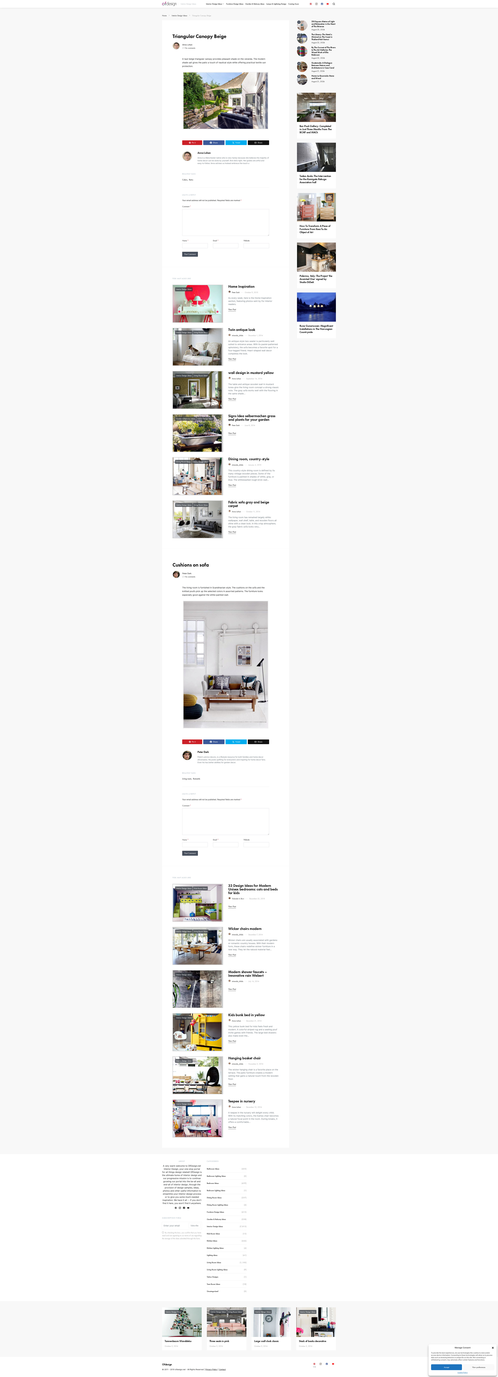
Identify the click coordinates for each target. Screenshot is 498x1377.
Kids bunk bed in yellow (246, 1015)
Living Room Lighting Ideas (217, 1269)
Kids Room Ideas (200, 888)
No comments (190, 48)
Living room (186, 778)
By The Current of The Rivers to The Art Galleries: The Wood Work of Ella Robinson (324, 51)
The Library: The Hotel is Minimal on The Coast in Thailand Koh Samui (322, 37)
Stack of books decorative (312, 1341)
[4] (302, 66)
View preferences (478, 1367)
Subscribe (194, 1225)
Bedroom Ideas (213, 1183)
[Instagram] (316, 4)
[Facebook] (322, 4)
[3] (302, 51)
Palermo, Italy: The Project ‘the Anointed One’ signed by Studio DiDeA (316, 279)
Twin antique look (241, 329)
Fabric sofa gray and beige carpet (248, 504)
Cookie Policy (463, 1372)
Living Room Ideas (201, 332)
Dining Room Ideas (183, 461)
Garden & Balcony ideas (254, 4)
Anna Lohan (187, 45)
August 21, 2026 (318, 71)
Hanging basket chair (244, 1058)
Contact (222, 1369)
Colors (184, 179)
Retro (191, 179)
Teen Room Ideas (213, 1284)
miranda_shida (237, 335)
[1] (302, 25)
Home (164, 15)
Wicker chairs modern (245, 928)
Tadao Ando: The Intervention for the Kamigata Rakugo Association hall (315, 179)
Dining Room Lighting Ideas (217, 1205)
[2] (302, 38)
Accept (446, 1367)
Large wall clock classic (266, 1341)
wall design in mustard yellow (251, 372)
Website (247, 240)
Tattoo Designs (212, 1277)
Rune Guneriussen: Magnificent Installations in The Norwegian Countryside (316, 329)
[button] (493, 1347)
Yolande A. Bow (238, 898)
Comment (186, 206)
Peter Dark (236, 292)
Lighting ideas (212, 1255)
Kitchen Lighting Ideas (215, 1248)
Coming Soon (293, 4)
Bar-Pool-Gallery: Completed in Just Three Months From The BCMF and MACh (316, 129)
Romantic (196, 778)
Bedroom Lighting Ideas (216, 1190)
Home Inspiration (241, 286)
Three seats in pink (219, 1341)
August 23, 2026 (318, 29)
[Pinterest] (311, 4)
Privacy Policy (211, 1369)
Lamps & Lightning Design (276, 4)
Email (216, 240)
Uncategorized (212, 1291)
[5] (302, 79)
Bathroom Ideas (213, 1169)
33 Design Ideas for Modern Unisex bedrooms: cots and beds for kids (253, 889)
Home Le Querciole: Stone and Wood (323, 77)
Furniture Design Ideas (234, 4)
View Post (232, 309)
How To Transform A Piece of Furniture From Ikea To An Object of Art (315, 229)
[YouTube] (328, 4)
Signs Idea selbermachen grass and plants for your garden (251, 418)
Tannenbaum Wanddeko (178, 1341)
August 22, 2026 (318, 42)
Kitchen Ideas (212, 1241)
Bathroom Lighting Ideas (216, 1176)
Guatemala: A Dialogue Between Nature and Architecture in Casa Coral (323, 65)
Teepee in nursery (241, 1101)
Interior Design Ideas (214, 4)
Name (185, 240)
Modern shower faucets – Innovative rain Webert (247, 974)
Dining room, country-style (248, 459)
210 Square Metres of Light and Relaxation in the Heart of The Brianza (323, 24)
